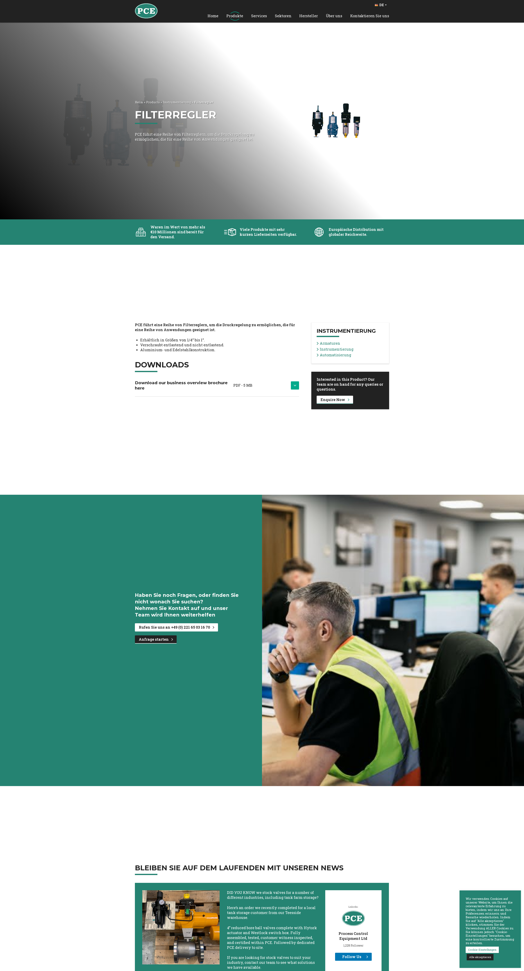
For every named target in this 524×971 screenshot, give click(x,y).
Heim (139, 102)
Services (259, 16)
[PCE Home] (146, 10)
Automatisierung (335, 355)
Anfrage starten (154, 639)
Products (153, 102)
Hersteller (308, 16)
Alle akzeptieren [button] (480, 957)
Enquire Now (333, 399)
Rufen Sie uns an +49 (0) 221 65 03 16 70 (174, 627)
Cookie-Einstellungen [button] (482, 950)
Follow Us (351, 956)
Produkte (234, 16)
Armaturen (330, 343)
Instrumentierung (177, 102)
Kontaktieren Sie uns (369, 16)
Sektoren (283, 16)
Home (213, 16)
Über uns (334, 16)
